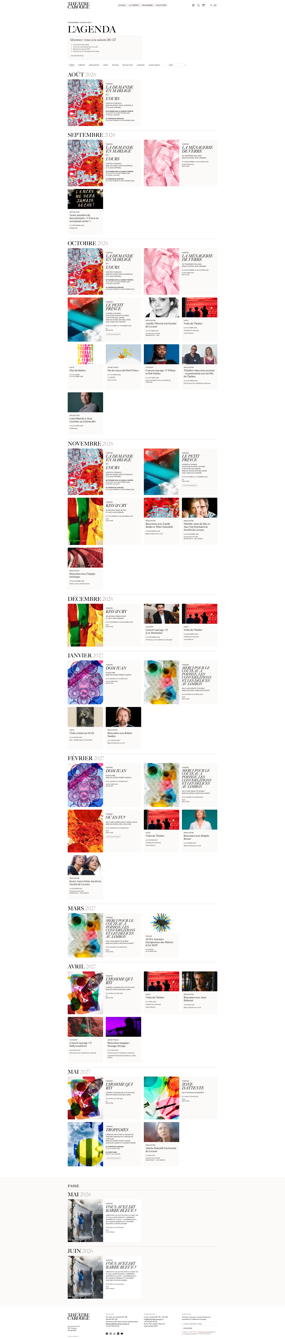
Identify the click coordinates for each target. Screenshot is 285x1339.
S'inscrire (187, 1328)
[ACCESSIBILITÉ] (193, 5)
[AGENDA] (203, 5)
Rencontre (94, 65)
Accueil (122, 5)
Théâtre (81, 65)
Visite (105, 65)
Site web (73, 1336)
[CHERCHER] (198, 5)
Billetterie (161, 5)
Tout (72, 65)
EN (215, 5)
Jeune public (154, 65)
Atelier (115, 65)
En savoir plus (77, 56)
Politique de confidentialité (206, 1332)
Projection (127, 65)
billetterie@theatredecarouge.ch (117, 1324)
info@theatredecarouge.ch (153, 1319)
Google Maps (72, 1330)
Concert (141, 65)
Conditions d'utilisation (190, 1333)
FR (211, 5)
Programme (147, 5)
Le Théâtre (134, 5)
